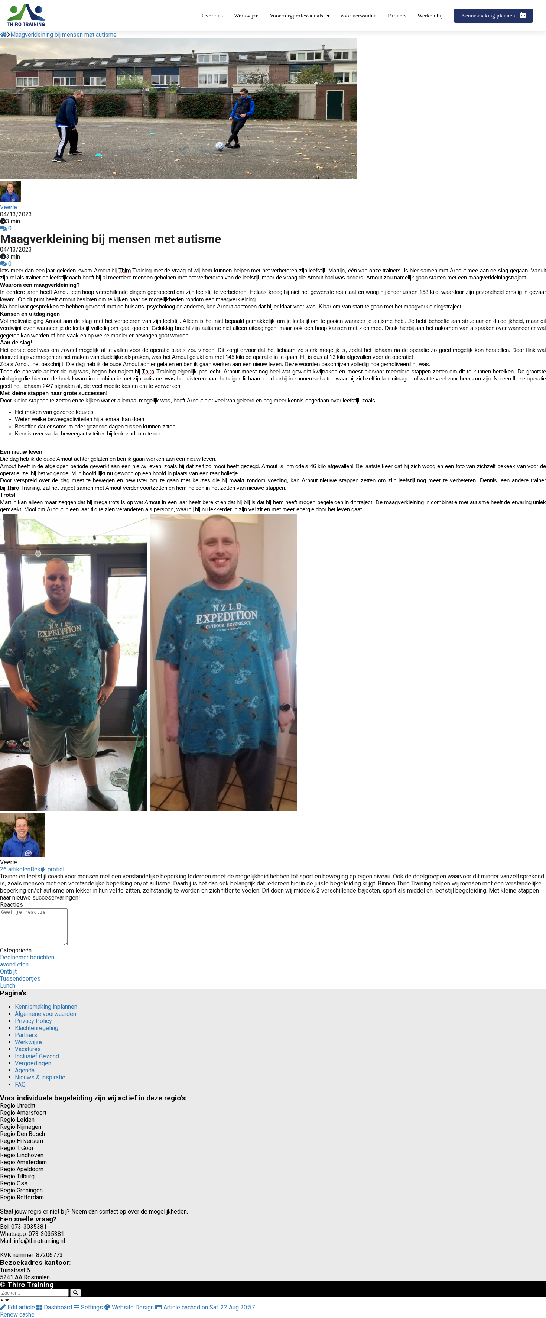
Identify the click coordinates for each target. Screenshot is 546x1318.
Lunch (7, 985)
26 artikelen (15, 869)
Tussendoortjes (20, 978)
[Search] (75, 1293)
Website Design (132, 1307)
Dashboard (58, 1307)
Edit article (21, 1307)
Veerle (8, 207)
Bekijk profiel (47, 869)
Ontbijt (8, 971)
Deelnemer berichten (27, 957)
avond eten (14, 964)
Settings (91, 1307)
